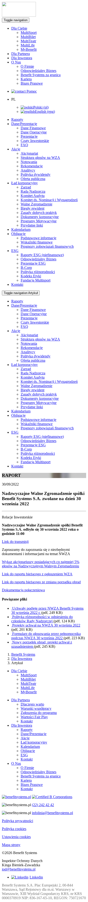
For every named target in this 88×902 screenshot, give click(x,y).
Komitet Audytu (33, 196)
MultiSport (29, 33)
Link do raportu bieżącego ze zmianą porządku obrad (41, 582)
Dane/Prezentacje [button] (24, 124)
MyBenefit (29, 49)
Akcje (25, 738)
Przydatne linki (32, 225)
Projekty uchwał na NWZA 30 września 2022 (45, 625)
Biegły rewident (32, 208)
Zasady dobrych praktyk (39, 213)
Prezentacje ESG (33, 263)
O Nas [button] (16, 62)
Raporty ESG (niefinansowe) (42, 255)
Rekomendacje (32, 166)
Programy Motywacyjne (39, 221)
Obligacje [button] (18, 234)
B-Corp (26, 268)
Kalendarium (21, 229)
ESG (24, 755)
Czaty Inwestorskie (35, 141)
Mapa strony (11, 845)
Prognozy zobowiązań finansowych (47, 246)
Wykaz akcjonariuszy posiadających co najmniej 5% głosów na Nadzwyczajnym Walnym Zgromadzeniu (40, 564)
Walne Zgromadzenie (36, 204)
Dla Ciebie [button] (19, 28)
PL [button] (13, 99)
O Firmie (27, 66)
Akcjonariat (29, 153)
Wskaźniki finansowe (37, 242)
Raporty (17, 120)
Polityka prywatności (17, 821)
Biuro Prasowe (32, 83)
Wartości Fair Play (34, 717)
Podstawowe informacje (38, 238)
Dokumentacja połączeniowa (23, 590)
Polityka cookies (14, 829)
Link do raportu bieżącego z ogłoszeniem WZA (37, 574)
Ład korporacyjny (34, 742)
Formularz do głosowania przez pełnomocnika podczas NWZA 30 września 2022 (46, 636)
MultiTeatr (28, 41)
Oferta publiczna (33, 179)
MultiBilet (28, 37)
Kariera (26, 79)
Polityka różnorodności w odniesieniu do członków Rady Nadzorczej (42, 619)
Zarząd (26, 187)
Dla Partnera (20, 54)
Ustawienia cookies (16, 837)
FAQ (24, 145)
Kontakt (17, 284)
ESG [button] (15, 251)
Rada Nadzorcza (33, 191)
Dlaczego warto (32, 704)
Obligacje (28, 751)
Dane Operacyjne (34, 132)
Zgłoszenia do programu (39, 713)
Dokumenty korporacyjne (40, 217)
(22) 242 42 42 (43, 805)
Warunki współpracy (36, 708)
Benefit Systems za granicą (41, 75)
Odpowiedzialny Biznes (38, 71)
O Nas (16, 763)
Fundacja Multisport (35, 280)
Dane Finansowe (33, 128)
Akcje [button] (15, 149)
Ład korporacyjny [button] (24, 183)
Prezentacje (29, 136)
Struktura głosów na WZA (40, 158)
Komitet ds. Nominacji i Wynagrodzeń (49, 200)
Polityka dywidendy (35, 174)
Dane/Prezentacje (33, 734)
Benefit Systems (23, 654)
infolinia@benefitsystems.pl (52, 813)
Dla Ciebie (19, 671)
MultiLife (28, 45)
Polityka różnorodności (38, 272)
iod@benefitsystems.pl (18, 869)
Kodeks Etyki (31, 276)
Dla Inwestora (21, 58)
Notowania (29, 162)
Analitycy (28, 170)
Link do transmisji (15, 542)
